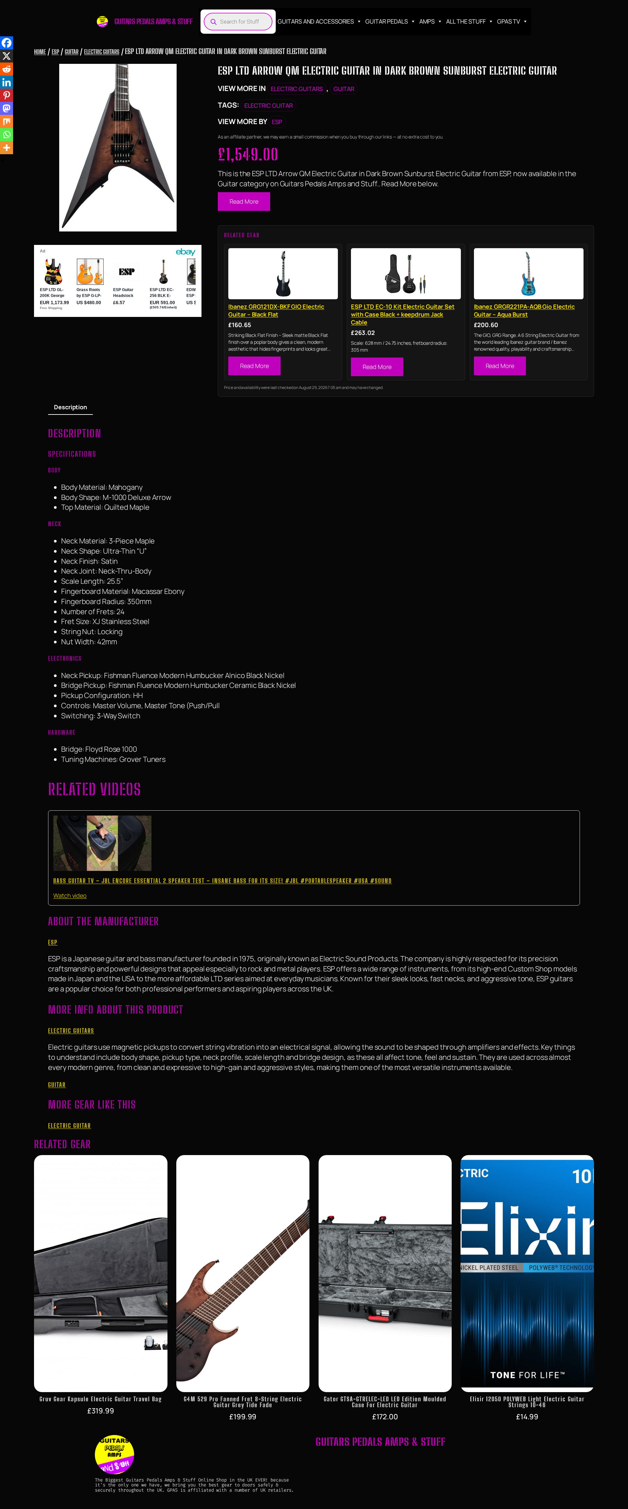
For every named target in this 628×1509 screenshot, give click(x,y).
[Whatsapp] (6, 134)
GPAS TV (508, 21)
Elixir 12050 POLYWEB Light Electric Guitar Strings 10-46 (527, 1402)
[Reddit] (6, 69)
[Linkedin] (6, 82)
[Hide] (2, 160)
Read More (244, 201)
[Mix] (6, 121)
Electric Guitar (268, 105)
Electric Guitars (101, 51)
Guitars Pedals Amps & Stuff (153, 21)
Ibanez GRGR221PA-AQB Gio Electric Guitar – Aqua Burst (524, 310)
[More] (6, 147)
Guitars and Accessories (316, 21)
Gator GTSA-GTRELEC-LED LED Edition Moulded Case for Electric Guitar (385, 1402)
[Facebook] (6, 42)
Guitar (71, 51)
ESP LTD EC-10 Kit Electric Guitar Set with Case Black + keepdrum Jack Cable (402, 314)
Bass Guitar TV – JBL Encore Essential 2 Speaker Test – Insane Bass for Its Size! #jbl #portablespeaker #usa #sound (222, 880)
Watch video (70, 895)
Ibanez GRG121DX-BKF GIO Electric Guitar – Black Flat (276, 310)
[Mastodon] (6, 108)
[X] (6, 56)
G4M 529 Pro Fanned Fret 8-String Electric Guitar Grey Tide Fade (243, 1402)
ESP (55, 51)
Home (40, 51)
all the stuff (466, 21)
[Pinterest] (6, 95)
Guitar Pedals (386, 21)
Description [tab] (70, 407)
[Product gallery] (117, 147)
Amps (427, 21)
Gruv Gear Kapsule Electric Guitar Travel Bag (101, 1399)
